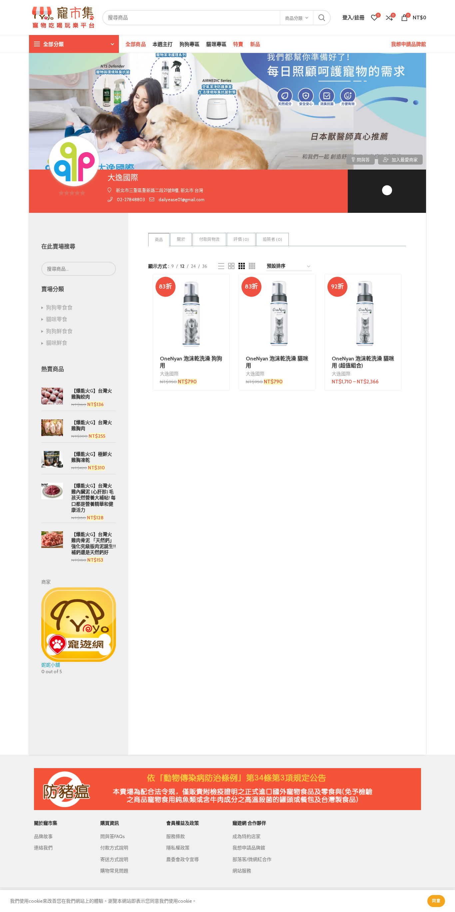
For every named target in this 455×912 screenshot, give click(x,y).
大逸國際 (169, 374)
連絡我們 (43, 848)
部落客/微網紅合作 (251, 859)
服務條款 (175, 836)
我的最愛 (224, 330)
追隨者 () (272, 239)
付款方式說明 (114, 848)
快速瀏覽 (224, 300)
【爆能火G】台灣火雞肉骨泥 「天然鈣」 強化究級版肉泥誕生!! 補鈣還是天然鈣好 (93, 543)
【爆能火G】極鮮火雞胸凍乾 (91, 457)
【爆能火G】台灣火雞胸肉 (91, 425)
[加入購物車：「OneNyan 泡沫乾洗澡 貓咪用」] (310, 285)
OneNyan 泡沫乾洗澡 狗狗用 (191, 362)
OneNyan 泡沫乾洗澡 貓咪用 (277, 362)
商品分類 (293, 18)
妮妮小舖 (50, 665)
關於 (181, 239)
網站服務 (241, 871)
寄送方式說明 (114, 859)
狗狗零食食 (59, 307)
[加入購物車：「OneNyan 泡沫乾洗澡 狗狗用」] (224, 285)
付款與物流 (209, 239)
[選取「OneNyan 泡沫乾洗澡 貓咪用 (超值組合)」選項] (396, 285)
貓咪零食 (56, 319)
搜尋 (321, 17)
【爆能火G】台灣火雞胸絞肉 (91, 394)
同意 (436, 900)
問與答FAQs (112, 836)
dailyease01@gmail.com (182, 199)
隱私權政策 (178, 848)
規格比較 (224, 315)
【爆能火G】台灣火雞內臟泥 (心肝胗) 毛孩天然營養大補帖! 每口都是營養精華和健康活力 (93, 498)
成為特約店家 (246, 836)
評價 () (241, 239)
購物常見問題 (114, 871)
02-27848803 (131, 199)
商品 (159, 239)
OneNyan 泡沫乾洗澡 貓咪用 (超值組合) (363, 362)
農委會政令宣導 (182, 859)
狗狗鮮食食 (59, 331)
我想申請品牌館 (408, 44)
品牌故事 (43, 836)
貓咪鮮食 (56, 343)
